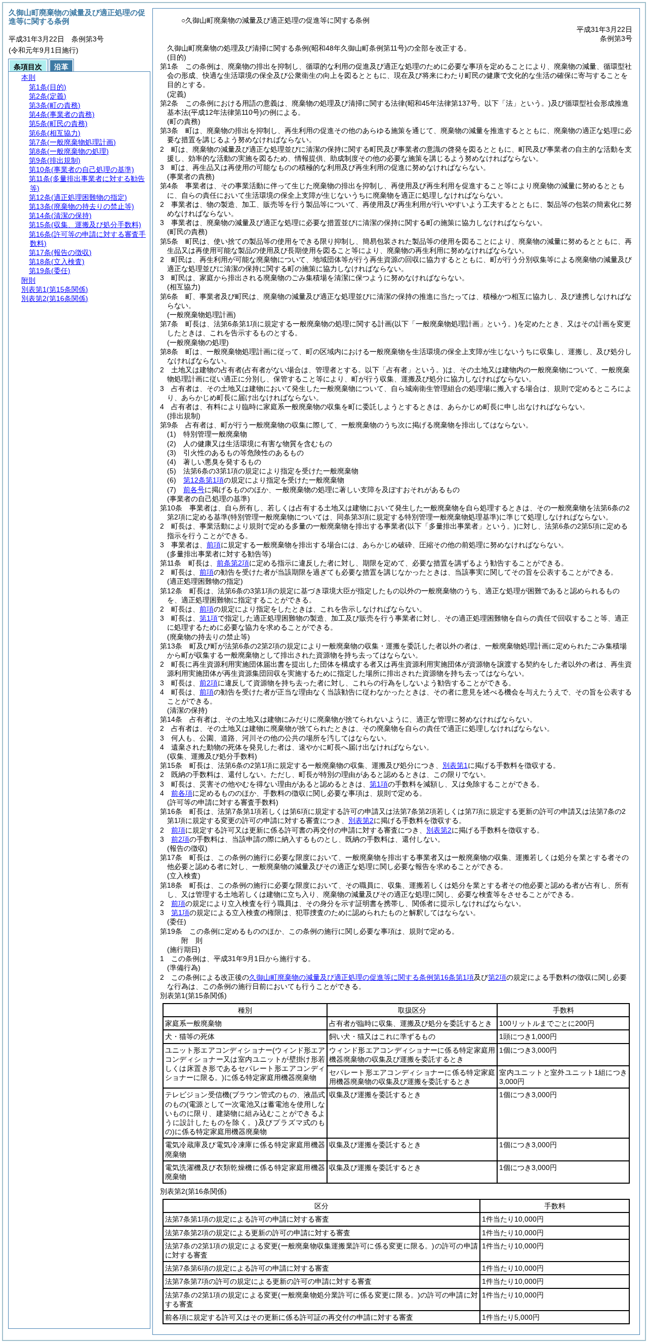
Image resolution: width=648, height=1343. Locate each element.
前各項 (181, 793)
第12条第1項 (203, 480)
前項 (214, 545)
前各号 (194, 490)
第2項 (497, 977)
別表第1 (455, 765)
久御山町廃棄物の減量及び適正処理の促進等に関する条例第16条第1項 (361, 977)
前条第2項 (233, 563)
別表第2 (361, 820)
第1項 (208, 618)
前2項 (208, 683)
